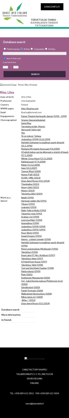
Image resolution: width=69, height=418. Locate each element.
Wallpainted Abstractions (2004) (36, 294)
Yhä (23, 133)
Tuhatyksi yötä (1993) (31, 213)
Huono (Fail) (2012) (30, 174)
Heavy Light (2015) (30, 187)
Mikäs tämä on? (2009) (32, 297)
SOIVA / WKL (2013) (30, 177)
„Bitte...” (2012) (28, 300)
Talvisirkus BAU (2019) (32, 193)
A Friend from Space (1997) (34, 261)
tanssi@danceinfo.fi (35, 403)
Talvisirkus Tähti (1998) (32, 265)
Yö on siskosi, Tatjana (31, 136)
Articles (51, 49)
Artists (27, 49)
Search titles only (13, 58)
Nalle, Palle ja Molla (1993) (33, 210)
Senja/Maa (26, 123)
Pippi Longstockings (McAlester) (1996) (39, 249)
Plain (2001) (27, 274)
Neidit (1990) (27, 197)
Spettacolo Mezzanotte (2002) (35, 277)
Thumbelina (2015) (30, 184)
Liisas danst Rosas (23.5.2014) (35, 181)
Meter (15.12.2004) (30, 165)
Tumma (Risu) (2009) (31, 171)
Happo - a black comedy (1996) (36, 239)
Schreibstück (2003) (30, 287)
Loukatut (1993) (28, 207)
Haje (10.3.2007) (29, 168)
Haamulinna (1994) (30, 223)
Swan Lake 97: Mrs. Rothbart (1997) (38, 255)
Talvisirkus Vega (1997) (32, 258)
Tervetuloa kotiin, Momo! (33, 126)
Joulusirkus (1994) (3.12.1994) (35, 139)
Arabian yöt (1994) (30, 217)
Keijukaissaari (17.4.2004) (33, 161)
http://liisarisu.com (30, 108)
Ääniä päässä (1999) (30, 271)
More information (11, 314)
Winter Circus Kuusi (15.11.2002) (36, 158)
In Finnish (6, 319)
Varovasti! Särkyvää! (31, 129)
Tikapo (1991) (28, 204)
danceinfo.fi (52, 6)
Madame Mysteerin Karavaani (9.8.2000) (40, 149)
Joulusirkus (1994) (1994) (33, 226)
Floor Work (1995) (30, 233)
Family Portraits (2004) (32, 290)
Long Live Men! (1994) (31, 220)
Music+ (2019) (28, 190)
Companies (39, 49)
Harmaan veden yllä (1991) (34, 201)
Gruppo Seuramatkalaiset (33, 120)
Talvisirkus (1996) (29, 252)
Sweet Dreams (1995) (31, 236)
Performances (13, 49)
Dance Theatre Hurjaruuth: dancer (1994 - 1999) (44, 116)
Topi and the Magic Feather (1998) (37, 268)
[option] (11, 49)
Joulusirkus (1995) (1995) (33, 229)
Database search (10, 309)
